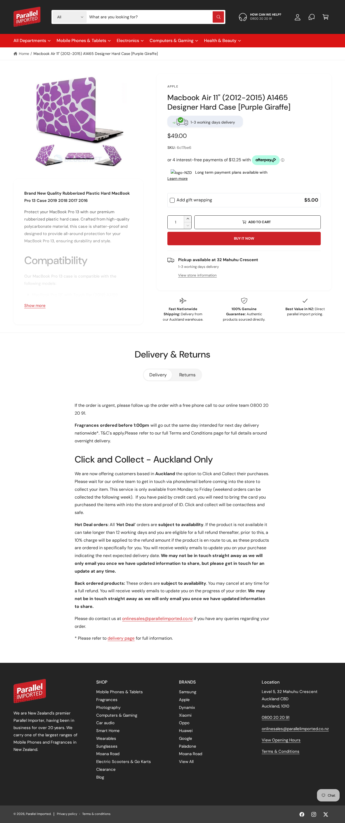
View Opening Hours (281, 740)
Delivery (158, 375)
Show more (35, 305)
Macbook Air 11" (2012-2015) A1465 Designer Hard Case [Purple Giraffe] (95, 53)
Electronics (128, 40)
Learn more (177, 178)
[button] (326, 17)
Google (185, 738)
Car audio (105, 723)
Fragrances (107, 699)
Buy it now (244, 238)
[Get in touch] (312, 17)
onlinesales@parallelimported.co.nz (157, 618)
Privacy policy (67, 814)
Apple (172, 87)
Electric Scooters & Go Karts (123, 761)
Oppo (184, 723)
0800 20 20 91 (275, 717)
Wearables (106, 738)
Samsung (187, 692)
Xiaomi (185, 715)
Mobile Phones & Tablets (81, 40)
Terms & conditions (96, 814)
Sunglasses (107, 746)
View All (186, 761)
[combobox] (156, 17)
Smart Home (108, 730)
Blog (100, 777)
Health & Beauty (220, 40)
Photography (108, 707)
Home (24, 53)
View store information (197, 275)
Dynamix (187, 707)
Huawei (186, 730)
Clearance (106, 769)
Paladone (187, 746)
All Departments (29, 40)
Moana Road (107, 754)
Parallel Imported (38, 814)
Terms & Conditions (280, 751)
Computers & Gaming (172, 40)
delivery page (121, 638)
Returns (187, 375)
